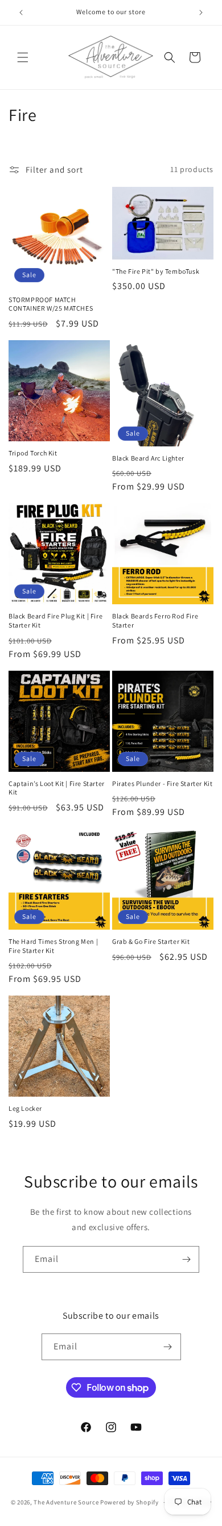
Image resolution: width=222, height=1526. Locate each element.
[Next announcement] (200, 12)
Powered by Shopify (129, 1502)
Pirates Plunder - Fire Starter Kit (162, 783)
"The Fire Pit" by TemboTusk (155, 271)
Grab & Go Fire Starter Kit (151, 941)
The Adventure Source (66, 1502)
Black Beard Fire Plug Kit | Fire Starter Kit (55, 620)
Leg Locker (25, 1108)
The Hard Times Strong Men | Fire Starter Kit (53, 946)
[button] (22, 57)
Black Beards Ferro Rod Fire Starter (155, 620)
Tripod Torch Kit (33, 453)
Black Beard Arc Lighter (148, 458)
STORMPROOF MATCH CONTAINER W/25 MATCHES (51, 304)
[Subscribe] (186, 1259)
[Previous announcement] (21, 12)
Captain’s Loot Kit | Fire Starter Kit (57, 788)
